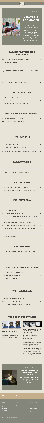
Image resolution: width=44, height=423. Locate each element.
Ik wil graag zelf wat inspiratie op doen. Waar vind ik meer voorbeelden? (18, 147)
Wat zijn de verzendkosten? (9, 210)
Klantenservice (33, 411)
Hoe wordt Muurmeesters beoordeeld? (12, 272)
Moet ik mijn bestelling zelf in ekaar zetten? (14, 167)
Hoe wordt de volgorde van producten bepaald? (15, 79)
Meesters (4, 406)
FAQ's (31, 410)
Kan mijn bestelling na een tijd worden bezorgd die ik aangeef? (19, 231)
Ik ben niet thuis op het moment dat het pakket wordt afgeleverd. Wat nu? (20, 216)
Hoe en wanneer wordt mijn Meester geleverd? (14, 205)
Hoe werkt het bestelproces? (10, 62)
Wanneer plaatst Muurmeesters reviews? (13, 298)
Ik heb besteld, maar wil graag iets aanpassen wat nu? (17, 169)
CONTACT (4, 412)
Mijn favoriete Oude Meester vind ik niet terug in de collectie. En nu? (20, 100)
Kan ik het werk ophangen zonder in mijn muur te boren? (17, 257)
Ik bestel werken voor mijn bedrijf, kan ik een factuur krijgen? (19, 190)
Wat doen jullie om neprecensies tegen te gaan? (15, 301)
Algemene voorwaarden (34, 405)
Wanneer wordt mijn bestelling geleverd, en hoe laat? (17, 222)
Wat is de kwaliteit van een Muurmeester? (13, 121)
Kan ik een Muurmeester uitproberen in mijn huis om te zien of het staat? (20, 71)
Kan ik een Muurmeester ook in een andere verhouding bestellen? (20, 74)
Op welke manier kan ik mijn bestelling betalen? (15, 187)
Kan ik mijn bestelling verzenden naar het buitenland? (17, 233)
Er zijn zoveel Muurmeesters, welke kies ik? (14, 97)
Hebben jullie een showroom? (10, 141)
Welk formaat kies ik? (8, 67)
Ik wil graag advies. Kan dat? (10, 144)
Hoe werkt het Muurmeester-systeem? (12, 118)
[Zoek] (35, 3)
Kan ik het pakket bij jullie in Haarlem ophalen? (15, 219)
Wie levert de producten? (9, 236)
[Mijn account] (37, 3)
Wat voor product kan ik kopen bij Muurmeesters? (15, 59)
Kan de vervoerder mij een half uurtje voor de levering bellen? (19, 228)
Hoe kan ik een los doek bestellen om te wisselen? (15, 82)
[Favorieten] (39, 4)
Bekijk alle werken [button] (34, 395)
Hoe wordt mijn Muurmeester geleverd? (12, 213)
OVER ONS (4, 410)
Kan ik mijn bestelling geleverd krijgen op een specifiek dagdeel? (20, 225)
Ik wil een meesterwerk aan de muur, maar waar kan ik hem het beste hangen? (19, 252)
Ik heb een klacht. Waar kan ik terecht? (13, 275)
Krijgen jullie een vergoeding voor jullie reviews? (16, 304)
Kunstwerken (5, 405)
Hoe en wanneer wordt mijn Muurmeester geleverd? (16, 172)
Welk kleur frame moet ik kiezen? (11, 124)
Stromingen (4, 408)
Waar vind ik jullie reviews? (10, 307)
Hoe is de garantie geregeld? (10, 278)
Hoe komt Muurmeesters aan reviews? (12, 295)
